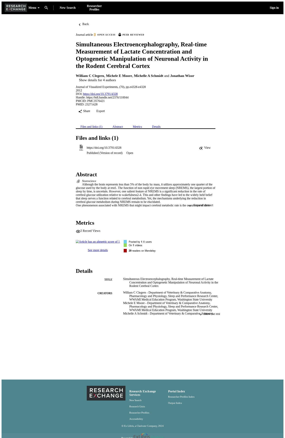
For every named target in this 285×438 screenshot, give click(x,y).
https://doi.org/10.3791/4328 (100, 94)
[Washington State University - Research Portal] (16, 7)
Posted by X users (140, 241)
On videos (135, 245)
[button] (205, 147)
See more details (98, 250)
